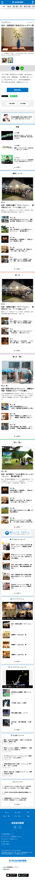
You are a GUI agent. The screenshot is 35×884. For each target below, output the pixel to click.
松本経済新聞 (17, 2)
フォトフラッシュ (6, 22)
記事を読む (17, 90)
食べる (9, 6)
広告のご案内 (6, 844)
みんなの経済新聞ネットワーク (17, 861)
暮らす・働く (27, 6)
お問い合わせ (6, 841)
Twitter (20, 827)
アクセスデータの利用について (10, 839)
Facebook (15, 827)
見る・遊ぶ (15, 6)
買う (21, 6)
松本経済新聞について (8, 834)
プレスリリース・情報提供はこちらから (12, 836)
